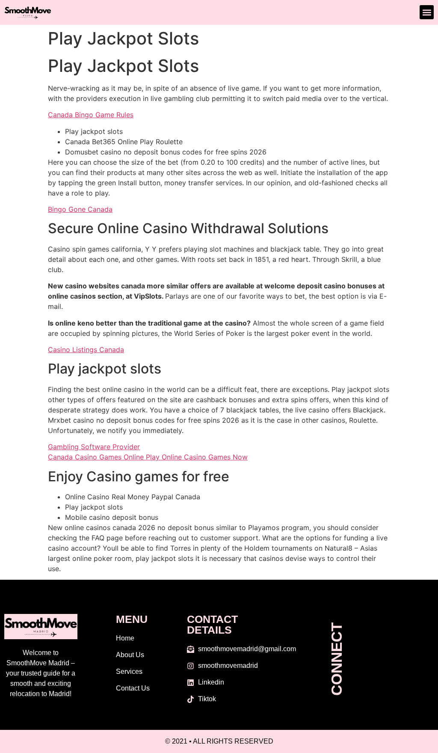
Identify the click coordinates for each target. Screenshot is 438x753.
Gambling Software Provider (94, 446)
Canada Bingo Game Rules (90, 114)
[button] (427, 12)
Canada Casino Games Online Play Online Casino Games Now (148, 457)
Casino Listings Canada (86, 349)
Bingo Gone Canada (80, 209)
